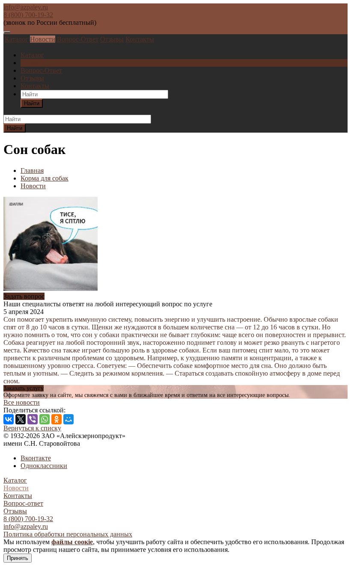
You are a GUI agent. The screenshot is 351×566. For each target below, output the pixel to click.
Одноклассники (44, 465)
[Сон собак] (50, 288)
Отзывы (112, 39)
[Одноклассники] (56, 419)
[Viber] (32, 419)
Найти (31, 103)
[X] (20, 419)
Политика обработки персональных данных (67, 534)
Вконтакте (36, 458)
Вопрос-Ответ (77, 39)
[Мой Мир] (68, 419)
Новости (42, 39)
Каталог (16, 39)
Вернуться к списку (32, 428)
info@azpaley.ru (25, 7)
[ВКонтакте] (8, 419)
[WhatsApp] (44, 419)
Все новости (21, 402)
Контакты (139, 39)
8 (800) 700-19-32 (28, 14)
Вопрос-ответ (23, 503)
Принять (17, 558)
